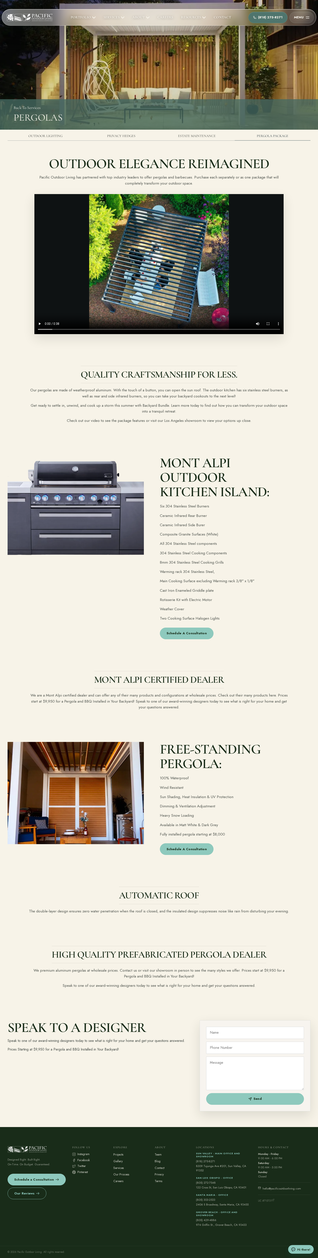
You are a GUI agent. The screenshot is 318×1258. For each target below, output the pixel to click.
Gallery (118, 1161)
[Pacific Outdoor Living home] (30, 17)
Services (118, 1168)
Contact (159, 1168)
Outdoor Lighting (45, 136)
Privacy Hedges (121, 136)
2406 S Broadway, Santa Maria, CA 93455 (222, 1204)
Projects (118, 1154)
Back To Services (27, 107)
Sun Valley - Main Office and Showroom (218, 1155)
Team (158, 1154)
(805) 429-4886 (206, 1220)
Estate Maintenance (197, 136)
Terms (158, 1181)
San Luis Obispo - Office (214, 1178)
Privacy (159, 1174)
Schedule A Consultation (187, 633)
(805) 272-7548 (206, 1183)
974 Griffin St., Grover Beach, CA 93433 (221, 1225)
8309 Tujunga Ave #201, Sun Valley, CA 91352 (221, 1168)
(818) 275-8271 (205, 1161)
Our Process (121, 1174)
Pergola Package (272, 136)
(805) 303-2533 (205, 1200)
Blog (158, 1161)
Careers (118, 1181)
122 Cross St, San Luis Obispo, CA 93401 (221, 1187)
